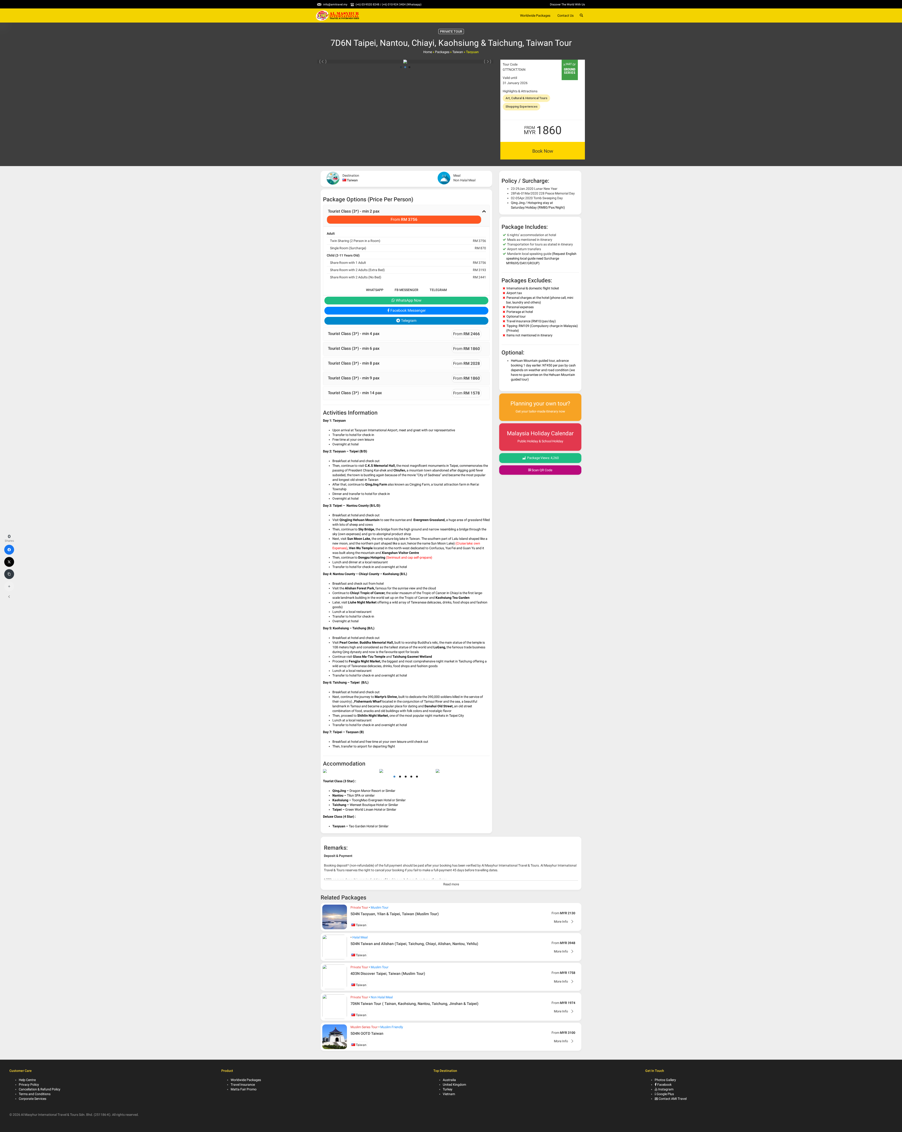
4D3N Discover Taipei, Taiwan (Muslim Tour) (387, 973)
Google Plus (665, 1094)
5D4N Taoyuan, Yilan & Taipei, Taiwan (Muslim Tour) (394, 914)
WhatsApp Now (408, 300)
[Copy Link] (9, 574)
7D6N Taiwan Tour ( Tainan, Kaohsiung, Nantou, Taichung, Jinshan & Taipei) (414, 1003)
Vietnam (449, 1094)
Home (427, 52)
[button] (406, 215)
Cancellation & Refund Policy (39, 1089)
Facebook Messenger (407, 310)
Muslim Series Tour (364, 1027)
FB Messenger (406, 290)
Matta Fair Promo (244, 1089)
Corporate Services (32, 1099)
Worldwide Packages (535, 15)
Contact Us (565, 15)
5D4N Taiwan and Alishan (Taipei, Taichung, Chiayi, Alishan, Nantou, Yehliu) (414, 943)
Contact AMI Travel (673, 1099)
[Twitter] (9, 562)
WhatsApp (374, 290)
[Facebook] (9, 550)
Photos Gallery (665, 1080)
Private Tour (359, 907)
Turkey (447, 1089)
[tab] (406, 215)
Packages (442, 52)
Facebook (664, 1084)
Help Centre (27, 1080)
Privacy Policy (29, 1084)
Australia (449, 1080)
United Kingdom (454, 1084)
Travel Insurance (243, 1084)
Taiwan (457, 52)
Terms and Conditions (35, 1094)
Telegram (438, 290)
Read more (451, 884)
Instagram (665, 1089)
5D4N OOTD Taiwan (366, 1033)
